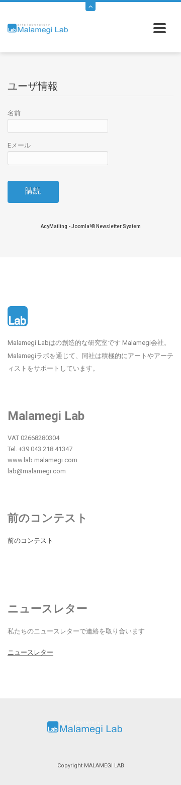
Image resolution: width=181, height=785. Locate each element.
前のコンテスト (30, 540)
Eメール (19, 145)
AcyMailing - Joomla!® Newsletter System (91, 226)
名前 (14, 113)
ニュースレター (30, 652)
